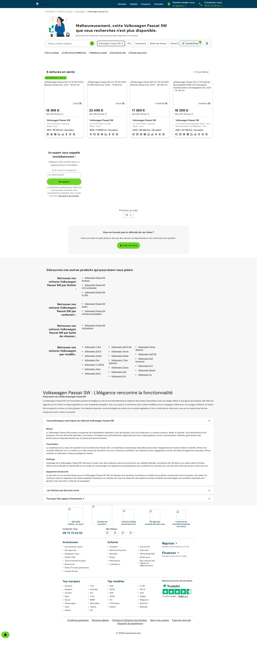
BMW (92, 600)
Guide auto (145, 557)
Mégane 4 (144, 600)
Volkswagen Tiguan (93, 356)
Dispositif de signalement (130, 623)
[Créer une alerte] (5, 635)
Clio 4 (142, 589)
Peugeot (68, 589)
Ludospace (115, 564)
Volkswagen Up (145, 374)
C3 (111, 600)
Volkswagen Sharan (146, 370)
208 (111, 586)
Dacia (67, 600)
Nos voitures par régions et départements (147, 563)
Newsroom (70, 564)
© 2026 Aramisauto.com (128, 633)
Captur (113, 607)
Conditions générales (78, 620)
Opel (67, 596)
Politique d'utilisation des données (129, 620)
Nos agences (70, 550)
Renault (68, 586)
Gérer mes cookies (159, 620)
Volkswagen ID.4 (118, 376)
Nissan (68, 610)
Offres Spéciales (147, 553)
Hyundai (94, 589)
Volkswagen (70, 603)
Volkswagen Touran (119, 367)
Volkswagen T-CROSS (94, 364)
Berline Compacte (118, 550)
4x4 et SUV (145, 547)
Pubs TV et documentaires (77, 567)
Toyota (93, 607)
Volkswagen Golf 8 (93, 351)
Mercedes (94, 603)
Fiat (92, 586)
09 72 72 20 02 (73, 533)
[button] (122, 43)
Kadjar (143, 596)
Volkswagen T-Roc (93, 347)
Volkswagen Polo (92, 360)
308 (111, 593)
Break (112, 557)
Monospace (115, 560)
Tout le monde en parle (75, 560)
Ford (92, 596)
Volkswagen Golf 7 (93, 373)
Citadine (114, 547)
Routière (114, 553)
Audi (67, 607)
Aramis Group (71, 571)
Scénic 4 (144, 603)
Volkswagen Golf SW (147, 354)
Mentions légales (100, 620)
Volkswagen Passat (119, 356)
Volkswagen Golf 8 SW (121, 347)
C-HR (142, 586)
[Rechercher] (92, 43)
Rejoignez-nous (72, 553)
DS (91, 610)
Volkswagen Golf (118, 372)
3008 (112, 596)
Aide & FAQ (70, 557)
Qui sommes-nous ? (74, 547)
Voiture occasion (65, 11)
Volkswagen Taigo (92, 369)
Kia (91, 593)
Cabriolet (144, 550)
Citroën (68, 593)
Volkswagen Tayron (119, 351)
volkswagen (80, 11)
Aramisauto (50, 11)
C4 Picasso (115, 603)
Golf (142, 593)
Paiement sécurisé (181, 620)
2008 (112, 589)
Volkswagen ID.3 (145, 366)
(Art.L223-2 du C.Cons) (68, 196)
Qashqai (144, 607)
